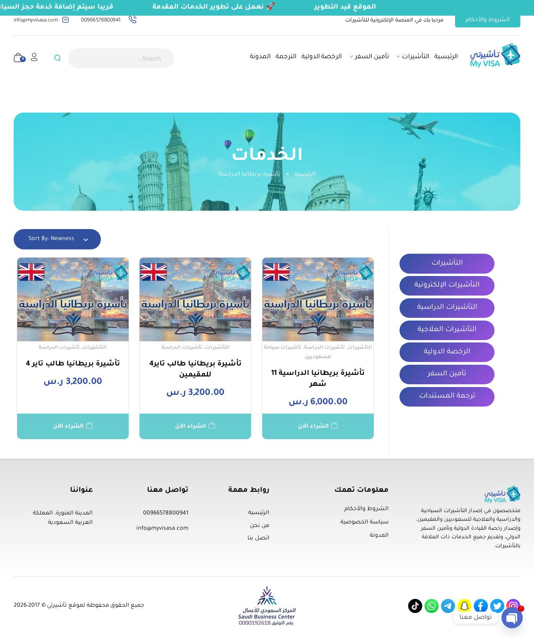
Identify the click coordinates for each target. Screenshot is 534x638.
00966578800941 (101, 20)
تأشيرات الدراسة (324, 348)
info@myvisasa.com (35, 20)
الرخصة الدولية (447, 352)
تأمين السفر (447, 374)
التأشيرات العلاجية (447, 330)
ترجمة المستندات (447, 396)
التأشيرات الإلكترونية (447, 285)
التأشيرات (360, 348)
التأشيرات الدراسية (447, 308)
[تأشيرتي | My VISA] (495, 55)
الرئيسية (304, 175)
